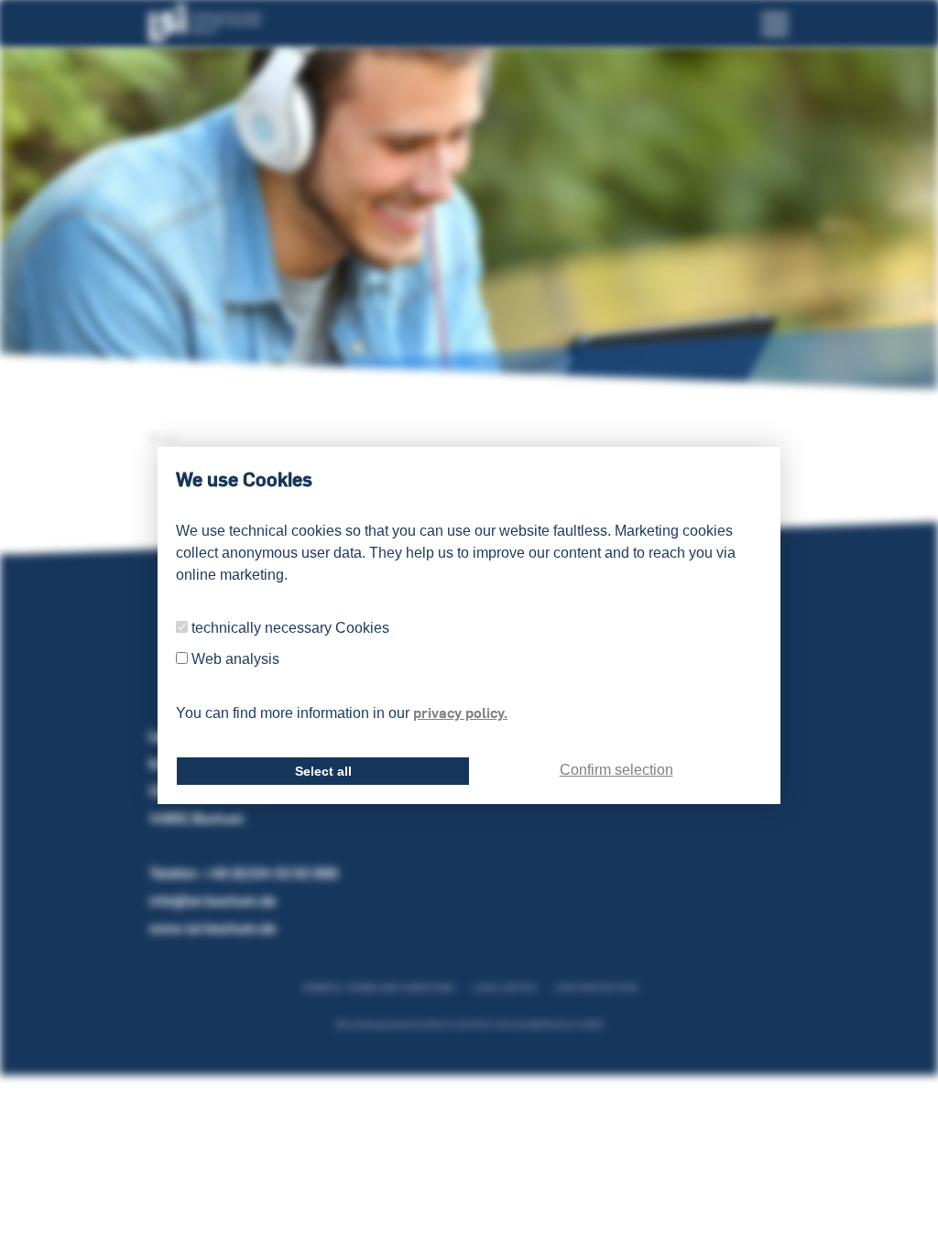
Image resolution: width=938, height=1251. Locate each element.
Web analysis (235, 659)
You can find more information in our (341, 712)
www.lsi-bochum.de (212, 928)
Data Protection (596, 988)
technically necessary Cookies (290, 628)
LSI (167, 438)
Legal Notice (505, 988)
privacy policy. (460, 712)
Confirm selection (616, 770)
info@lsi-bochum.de (212, 900)
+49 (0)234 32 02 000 (270, 873)
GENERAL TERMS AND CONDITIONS (378, 988)
